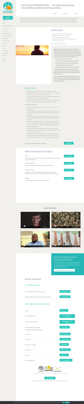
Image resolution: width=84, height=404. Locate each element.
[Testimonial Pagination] (50, 199)
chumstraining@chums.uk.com (61, 267)
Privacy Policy (67, 402)
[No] (82, 402)
